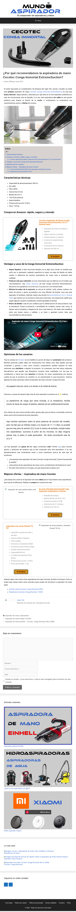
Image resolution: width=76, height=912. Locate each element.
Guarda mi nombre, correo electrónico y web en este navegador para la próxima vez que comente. (38, 680)
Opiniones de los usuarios (15, 164)
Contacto (62, 903)
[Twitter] (11, 885)
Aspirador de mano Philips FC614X (18, 619)
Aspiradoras (24, 616)
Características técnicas (15, 154)
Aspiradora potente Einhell (13, 746)
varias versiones (32, 284)
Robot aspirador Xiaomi (12, 831)
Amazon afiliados (50, 903)
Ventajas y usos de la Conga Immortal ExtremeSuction (25, 162)
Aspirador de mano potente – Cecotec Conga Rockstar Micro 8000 (29, 622)
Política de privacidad (36, 903)
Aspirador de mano (12, 616)
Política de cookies (21, 903)
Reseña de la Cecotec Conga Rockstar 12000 (26, 592)
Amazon (21, 360)
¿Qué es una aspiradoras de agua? (17, 788)
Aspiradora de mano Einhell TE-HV (21, 171)
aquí (59, 447)
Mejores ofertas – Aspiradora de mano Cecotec (22, 167)
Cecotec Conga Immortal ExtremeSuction (46, 92)
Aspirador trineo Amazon (13, 859)
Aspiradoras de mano (12, 853)
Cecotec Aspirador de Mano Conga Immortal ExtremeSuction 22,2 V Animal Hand (35, 159)
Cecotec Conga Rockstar (13, 864)
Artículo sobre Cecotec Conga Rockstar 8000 (26, 589)
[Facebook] (6, 885)
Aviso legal (8, 903)
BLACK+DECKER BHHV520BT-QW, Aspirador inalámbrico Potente (30, 169)
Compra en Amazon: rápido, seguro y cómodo (22, 157)
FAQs (69, 903)
